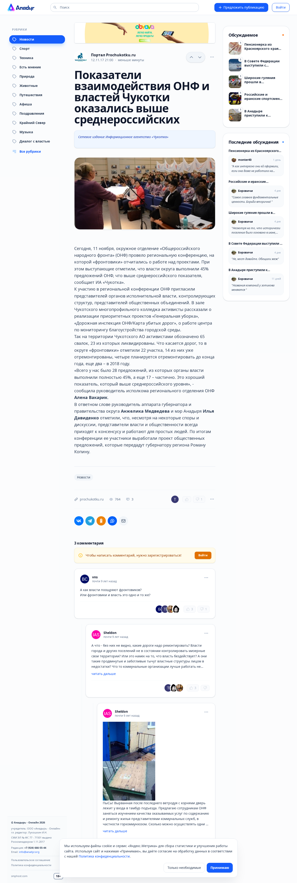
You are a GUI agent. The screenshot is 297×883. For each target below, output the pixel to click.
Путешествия (30, 95)
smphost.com (19, 876)
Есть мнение (30, 67)
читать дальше (103, 673)
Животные (28, 85)
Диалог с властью (34, 141)
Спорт (24, 48)
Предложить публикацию (243, 7)
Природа (26, 76)
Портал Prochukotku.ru (113, 54)
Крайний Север (32, 122)
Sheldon (109, 632)
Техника (26, 58)
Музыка (26, 132)
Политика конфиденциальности (31, 865)
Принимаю (219, 867)
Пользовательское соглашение (30, 860)
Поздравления (31, 113)
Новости (26, 39)
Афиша (25, 104)
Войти (281, 7)
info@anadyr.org (29, 852)
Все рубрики (30, 151)
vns (95, 577)
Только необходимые (184, 867)
